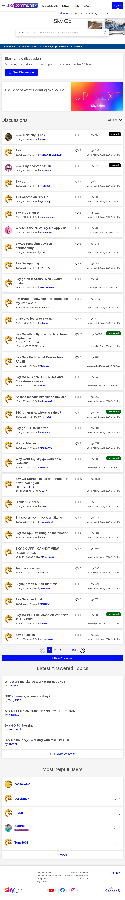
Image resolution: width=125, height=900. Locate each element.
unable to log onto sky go (34, 318)
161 (73, 650)
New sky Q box (34, 135)
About (87, 5)
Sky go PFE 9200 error (32, 428)
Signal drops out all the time (36, 584)
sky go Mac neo (27, 443)
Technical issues (28, 568)
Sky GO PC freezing (19, 725)
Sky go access (26, 634)
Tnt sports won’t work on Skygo (39, 517)
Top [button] (118, 873)
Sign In (117, 5)
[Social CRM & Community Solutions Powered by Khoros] (112, 890)
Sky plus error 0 (27, 212)
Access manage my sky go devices (41, 396)
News (66, 5)
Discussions (50, 5)
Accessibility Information (76, 875)
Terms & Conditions (79, 872)
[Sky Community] (22, 5)
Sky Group (42, 881)
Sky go (20, 150)
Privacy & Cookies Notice (49, 875)
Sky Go (62, 21)
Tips (76, 5)
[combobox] (70, 32)
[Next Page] (82, 650)
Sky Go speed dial (29, 599)
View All (62, 854)
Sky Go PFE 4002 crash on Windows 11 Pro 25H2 (40, 710)
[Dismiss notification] (121, 13)
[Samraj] (18, 831)
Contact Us (83, 878)
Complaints (42, 878)
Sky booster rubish (37, 166)
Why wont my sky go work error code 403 (35, 681)
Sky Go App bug (27, 263)
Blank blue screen (29, 502)
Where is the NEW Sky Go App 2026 (41, 228)
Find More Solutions (62, 753)
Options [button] (112, 119)
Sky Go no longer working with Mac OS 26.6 (37, 740)
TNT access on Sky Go (32, 197)
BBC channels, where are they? (38, 412)
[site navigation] (3, 6)
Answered (113, 333)
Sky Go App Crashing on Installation (42, 533)
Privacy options (44, 872)
